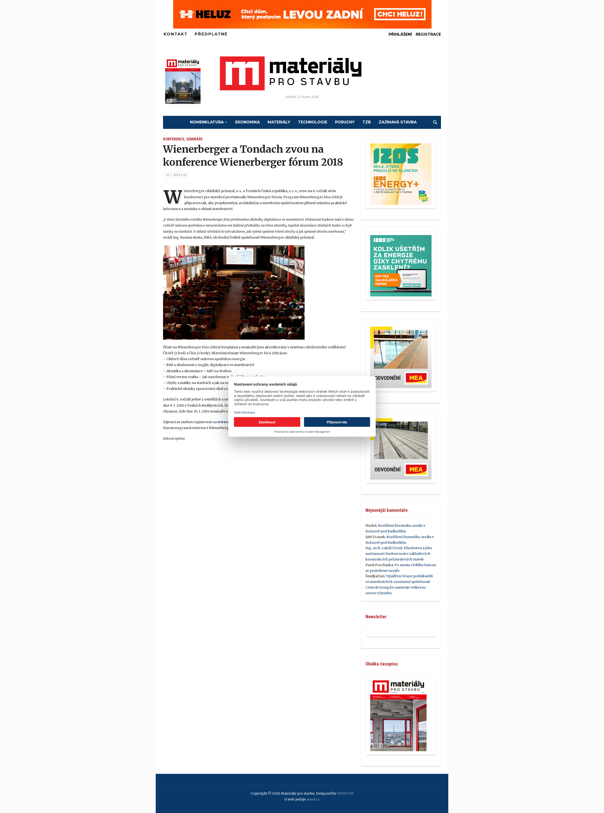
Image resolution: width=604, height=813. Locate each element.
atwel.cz (313, 799)
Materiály (279, 122)
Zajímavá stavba (398, 122)
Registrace (428, 34)
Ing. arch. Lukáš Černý (383, 548)
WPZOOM (345, 793)
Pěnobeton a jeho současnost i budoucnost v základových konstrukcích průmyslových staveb (398, 553)
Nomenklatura (207, 122)
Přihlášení (400, 34)
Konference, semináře (183, 139)
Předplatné (211, 34)
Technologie (312, 122)
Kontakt (176, 34)
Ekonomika (247, 122)
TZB (366, 122)
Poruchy (345, 122)
